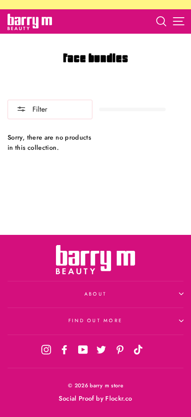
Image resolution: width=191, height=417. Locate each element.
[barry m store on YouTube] (83, 349)
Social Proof (76, 398)
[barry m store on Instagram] (46, 349)
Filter (38, 109)
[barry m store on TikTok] (138, 349)
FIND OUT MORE (95, 320)
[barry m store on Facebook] (64, 349)
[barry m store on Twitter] (101, 349)
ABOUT (95, 293)
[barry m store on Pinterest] (120, 349)
